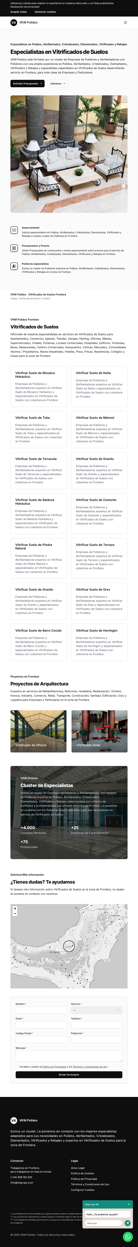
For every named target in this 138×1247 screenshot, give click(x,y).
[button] (69, 946)
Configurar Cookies (82, 1189)
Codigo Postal (24, 1033)
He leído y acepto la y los (64, 1066)
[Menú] (125, 22)
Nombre (21, 1003)
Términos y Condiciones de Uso (90, 1066)
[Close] (129, 1204)
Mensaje (21, 1047)
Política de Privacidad (54, 1066)
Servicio (76, 1003)
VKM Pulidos (28, 22)
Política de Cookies (82, 1173)
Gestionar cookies (45, 11)
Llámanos (55, 83)
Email (20, 1018)
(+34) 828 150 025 (21, 1177)
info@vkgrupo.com (21, 1182)
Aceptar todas (18, 11)
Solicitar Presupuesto (25, 83)
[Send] (128, 1223)
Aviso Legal (77, 1168)
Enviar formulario (69, 1074)
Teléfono (76, 1018)
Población (77, 1033)
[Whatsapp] (128, 1237)
